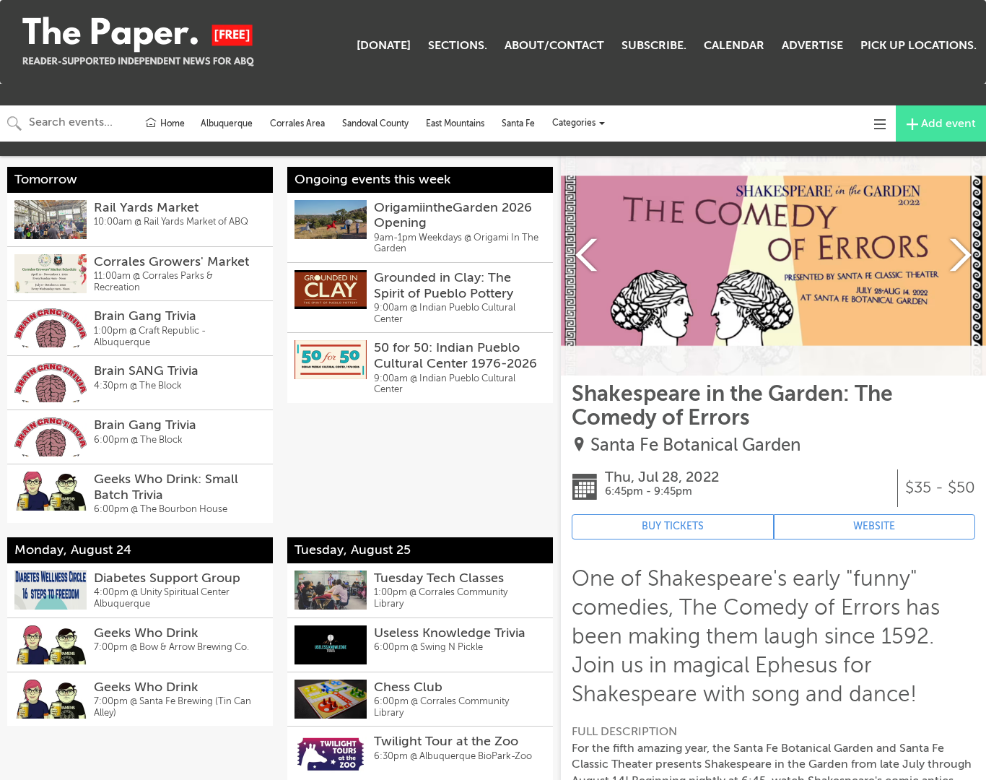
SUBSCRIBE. (653, 45)
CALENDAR (734, 45)
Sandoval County (375, 123)
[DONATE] (384, 45)
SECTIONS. (457, 45)
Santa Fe (518, 123)
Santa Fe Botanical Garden (695, 445)
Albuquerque (227, 123)
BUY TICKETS (673, 526)
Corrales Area (297, 123)
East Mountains (455, 123)
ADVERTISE (812, 45)
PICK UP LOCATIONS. (918, 45)
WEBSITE (874, 526)
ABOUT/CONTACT (554, 45)
